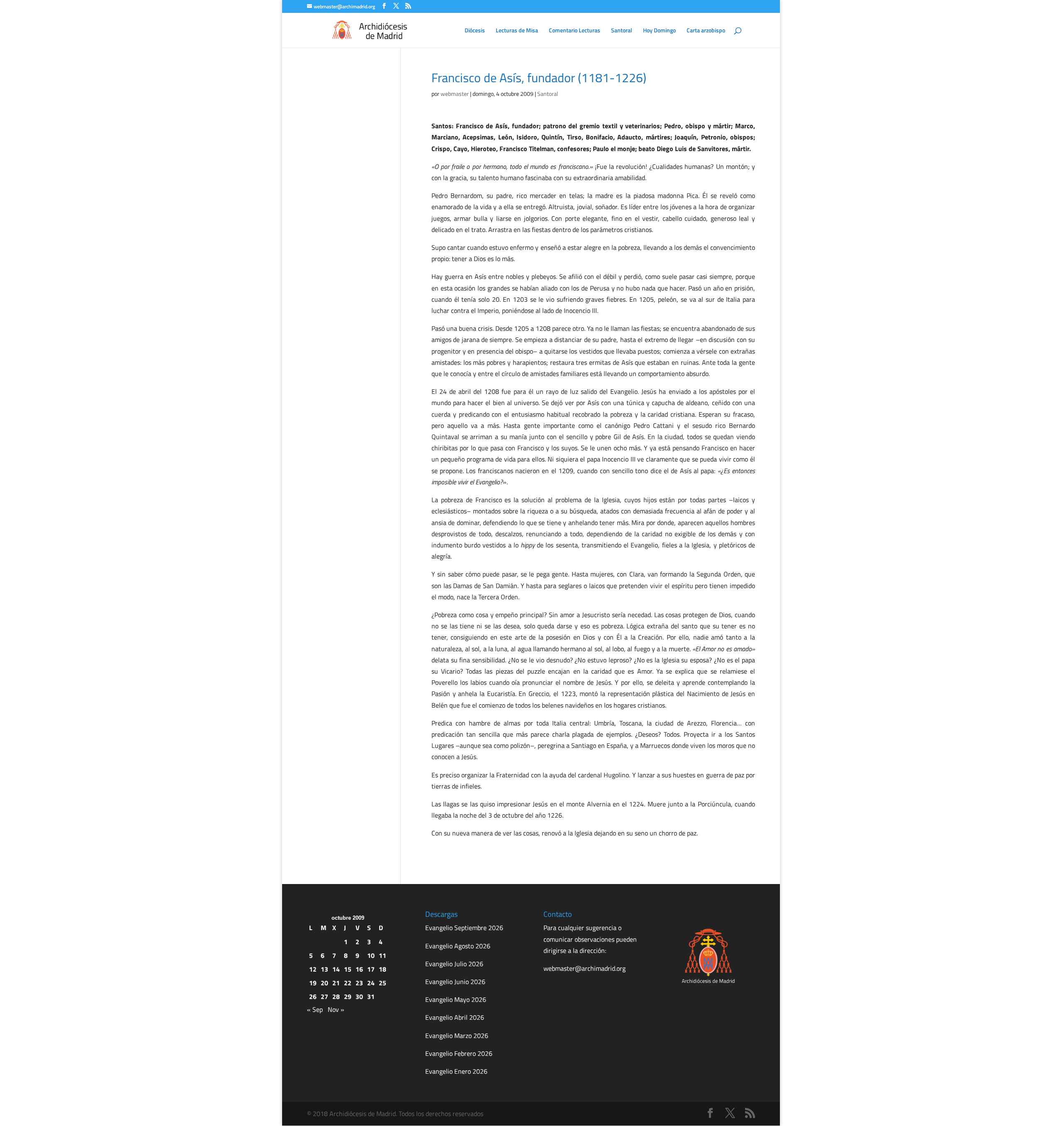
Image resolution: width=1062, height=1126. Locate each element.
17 (371, 969)
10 (371, 955)
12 (313, 969)
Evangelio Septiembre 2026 (464, 928)
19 (313, 983)
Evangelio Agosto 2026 (457, 946)
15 (347, 969)
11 (382, 955)
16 (359, 969)
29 (347, 996)
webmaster (455, 93)
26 (313, 996)
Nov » (336, 1009)
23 (359, 983)
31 (371, 996)
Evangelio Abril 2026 (454, 1017)
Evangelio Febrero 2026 (458, 1053)
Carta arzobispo (706, 30)
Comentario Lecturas (574, 30)
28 (336, 996)
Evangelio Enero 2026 (456, 1071)
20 (324, 983)
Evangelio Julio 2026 (454, 964)
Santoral (621, 30)
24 (371, 983)
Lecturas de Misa (517, 30)
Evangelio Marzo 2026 (456, 1036)
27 (324, 996)
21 (336, 983)
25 (382, 983)
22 (347, 983)
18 (382, 969)
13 (324, 969)
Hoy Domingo (659, 30)
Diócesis (475, 30)
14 (336, 969)
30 (359, 996)
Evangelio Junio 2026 (455, 982)
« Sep (315, 1009)
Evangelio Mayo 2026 (455, 999)
